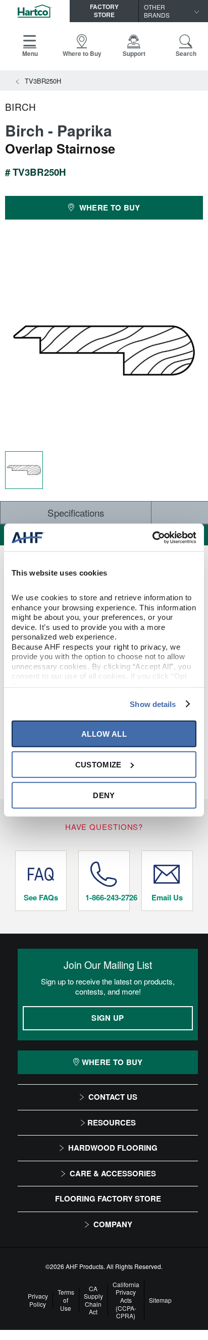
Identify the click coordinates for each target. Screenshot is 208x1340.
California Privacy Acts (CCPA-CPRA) (126, 1300)
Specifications (75, 512)
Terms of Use (66, 1300)
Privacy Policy (38, 1300)
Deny (104, 795)
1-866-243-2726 (107, 897)
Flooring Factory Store (108, 1198)
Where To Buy (112, 1062)
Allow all (104, 733)
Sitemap (160, 1300)
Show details (153, 703)
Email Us (167, 897)
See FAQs (41, 897)
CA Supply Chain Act (93, 1300)
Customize (98, 764)
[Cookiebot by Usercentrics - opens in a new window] (152, 537)
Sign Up (107, 1017)
